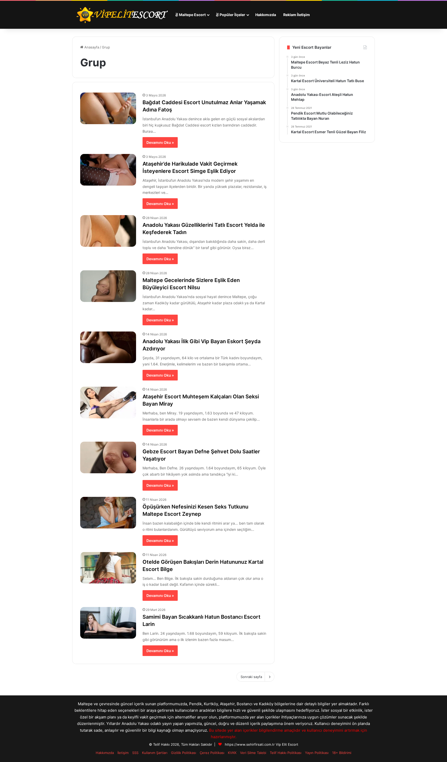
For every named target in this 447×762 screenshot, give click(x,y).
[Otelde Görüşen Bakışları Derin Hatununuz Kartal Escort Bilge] (108, 568)
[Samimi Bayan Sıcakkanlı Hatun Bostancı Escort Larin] (108, 623)
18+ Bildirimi (341, 753)
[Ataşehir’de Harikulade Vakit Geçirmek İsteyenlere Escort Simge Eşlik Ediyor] (108, 170)
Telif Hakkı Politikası (285, 753)
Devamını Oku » (160, 142)
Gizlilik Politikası (183, 753)
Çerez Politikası (212, 753)
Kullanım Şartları (154, 753)
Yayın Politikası (317, 753)
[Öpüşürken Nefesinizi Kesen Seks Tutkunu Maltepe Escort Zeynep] (108, 512)
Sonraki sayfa (251, 677)
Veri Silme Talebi (253, 753)
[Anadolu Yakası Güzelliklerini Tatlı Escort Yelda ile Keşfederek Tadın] (108, 231)
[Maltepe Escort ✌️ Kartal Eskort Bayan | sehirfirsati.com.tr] (122, 15)
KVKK (232, 753)
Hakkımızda (265, 14)
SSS (135, 753)
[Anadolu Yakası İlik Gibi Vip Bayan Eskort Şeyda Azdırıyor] (108, 347)
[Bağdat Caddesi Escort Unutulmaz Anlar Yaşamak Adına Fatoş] (108, 108)
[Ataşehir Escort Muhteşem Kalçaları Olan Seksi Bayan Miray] (108, 402)
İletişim (123, 753)
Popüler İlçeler (232, 14)
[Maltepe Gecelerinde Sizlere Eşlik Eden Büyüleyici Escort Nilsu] (108, 286)
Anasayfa (91, 47)
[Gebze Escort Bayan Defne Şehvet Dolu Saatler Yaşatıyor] (108, 457)
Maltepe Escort (192, 14)
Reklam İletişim (296, 14)
